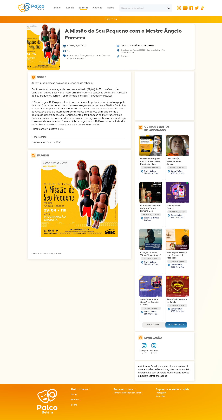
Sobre (74, 405)
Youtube (160, 396)
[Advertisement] (164, 96)
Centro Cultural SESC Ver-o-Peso (138, 45)
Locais (74, 394)
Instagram (161, 393)
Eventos (75, 399)
